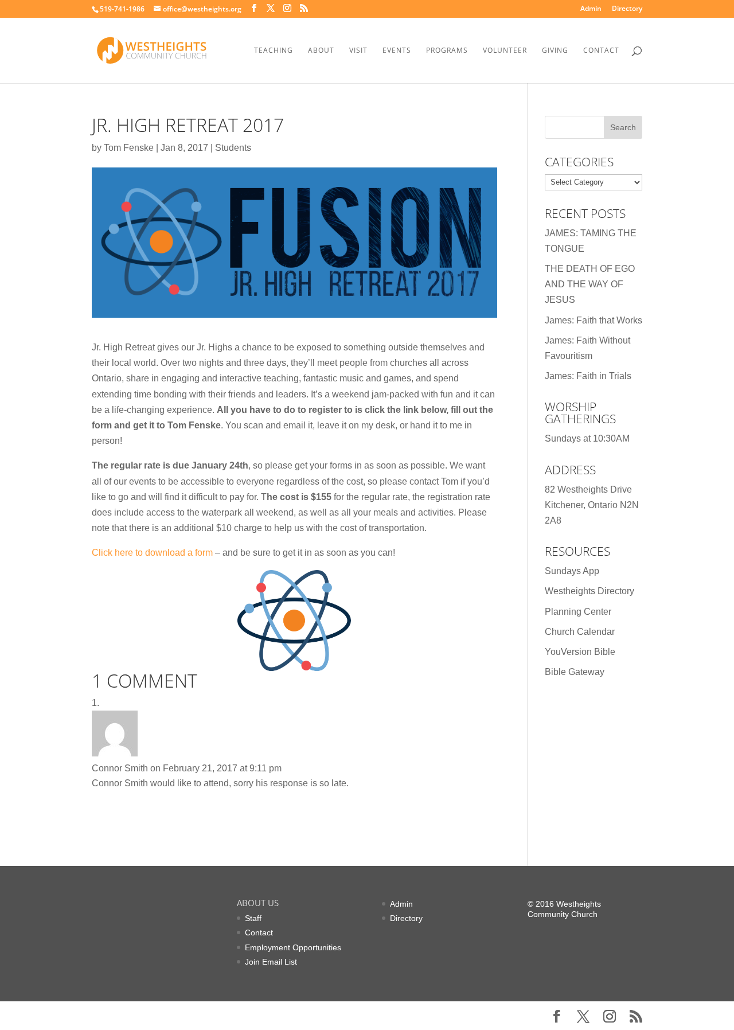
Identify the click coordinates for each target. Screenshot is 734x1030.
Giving (555, 50)
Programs (447, 50)
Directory (627, 9)
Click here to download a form (152, 552)
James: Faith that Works (593, 320)
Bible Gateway (574, 672)
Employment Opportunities (293, 947)
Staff (253, 918)
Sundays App (572, 571)
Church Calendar (580, 632)
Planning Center (578, 612)
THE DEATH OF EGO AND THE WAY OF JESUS (590, 284)
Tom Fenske (129, 148)
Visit (358, 50)
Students (233, 148)
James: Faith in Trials (588, 376)
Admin (591, 9)
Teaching (273, 50)
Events (396, 50)
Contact (601, 50)
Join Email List (271, 961)
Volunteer (505, 50)
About (321, 50)
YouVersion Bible (580, 652)
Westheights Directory (589, 591)
